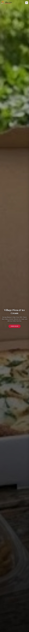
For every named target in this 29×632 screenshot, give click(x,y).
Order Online (14, 326)
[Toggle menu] (26, 2)
